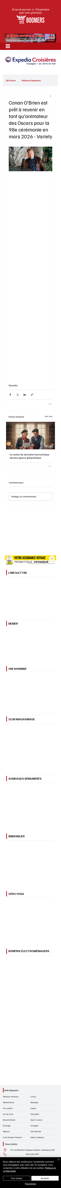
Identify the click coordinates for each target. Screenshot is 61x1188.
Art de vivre (8, 1114)
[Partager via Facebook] (10, 394)
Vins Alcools (35, 1131)
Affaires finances (31, 80)
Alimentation (8, 1102)
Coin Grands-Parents (12, 1137)
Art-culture (8, 1108)
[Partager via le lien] (31, 394)
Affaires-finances (11, 1096)
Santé (33, 1108)
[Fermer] (56, 1161)
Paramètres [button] (30, 1183)
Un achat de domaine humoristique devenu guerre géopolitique (29, 456)
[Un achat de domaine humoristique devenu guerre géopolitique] (30, 435)
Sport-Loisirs (36, 1120)
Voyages (34, 1125)
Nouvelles (13, 385)
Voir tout (48, 416)
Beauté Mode (9, 1120)
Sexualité (34, 1114)
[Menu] (8, 46)
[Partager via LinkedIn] (24, 394)
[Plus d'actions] (50, 96)
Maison (6, 1131)
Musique (34, 1102)
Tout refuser (16, 1178)
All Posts (11, 80)
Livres (33, 1096)
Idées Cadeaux (37, 1137)
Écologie (7, 1125)
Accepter (45, 1178)
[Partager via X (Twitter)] (17, 394)
